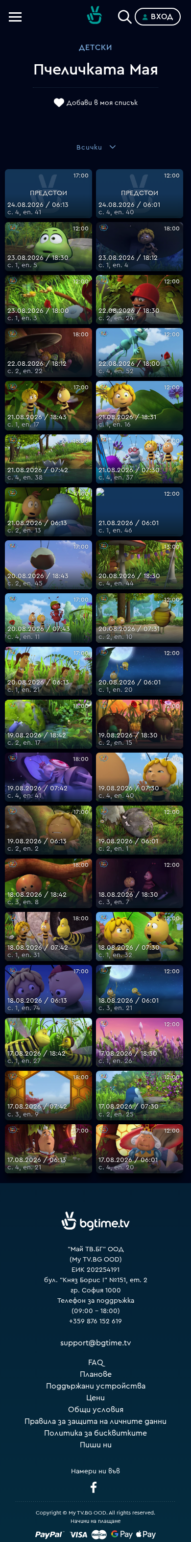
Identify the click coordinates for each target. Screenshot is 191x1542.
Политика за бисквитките (95, 1433)
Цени (95, 1398)
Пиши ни (96, 1445)
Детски (95, 47)
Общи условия (95, 1410)
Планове (96, 1374)
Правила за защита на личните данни (95, 1421)
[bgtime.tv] (95, 1221)
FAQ (95, 1362)
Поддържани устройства (95, 1386)
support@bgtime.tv (95, 1343)
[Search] (125, 15)
